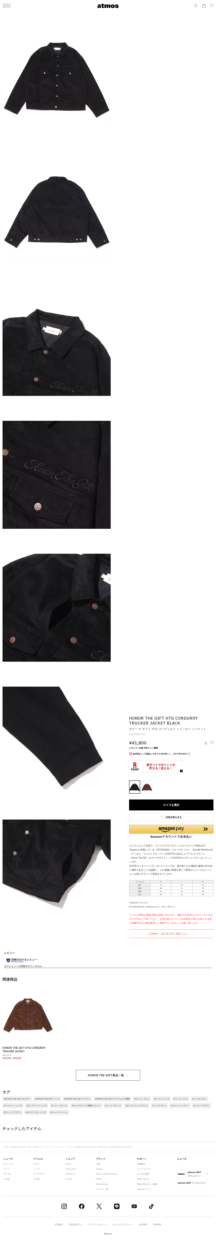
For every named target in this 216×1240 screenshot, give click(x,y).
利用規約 (59, 1224)
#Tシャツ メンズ (161, 1098)
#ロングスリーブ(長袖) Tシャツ (86, 1105)
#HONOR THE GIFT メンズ (47, 1098)
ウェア (49, 1147)
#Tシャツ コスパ (142, 1098)
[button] (171, 831)
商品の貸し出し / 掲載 (147, 1184)
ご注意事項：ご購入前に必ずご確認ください (168, 933)
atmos (68, 1164)
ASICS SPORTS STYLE (106, 1174)
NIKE (98, 1164)
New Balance (102, 1184)
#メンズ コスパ (199, 1098)
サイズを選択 (171, 805)
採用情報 (157, 1224)
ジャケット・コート (64, 1147)
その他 (6, 1179)
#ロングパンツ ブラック (137, 1105)
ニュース (181, 1158)
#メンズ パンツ (181, 1098)
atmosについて (144, 1189)
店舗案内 (141, 1164)
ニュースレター (144, 1169)
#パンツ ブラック (59, 1105)
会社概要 (143, 1224)
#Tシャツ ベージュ (59, 1112)
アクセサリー (39, 1174)
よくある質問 (143, 1174)
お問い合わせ (143, 1179)
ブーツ (6, 1169)
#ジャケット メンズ (13, 1105)
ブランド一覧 (102, 1189)
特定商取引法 (75, 1224)
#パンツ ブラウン (201, 1105)
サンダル (7, 1174)
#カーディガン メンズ (36, 1112)
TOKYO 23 (70, 1174)
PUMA (99, 1179)
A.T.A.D (68, 1179)
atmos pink (70, 1169)
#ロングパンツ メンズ (36, 1105)
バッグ (36, 1169)
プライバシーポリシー (97, 1224)
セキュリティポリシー (123, 1224)
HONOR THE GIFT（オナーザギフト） (26, 1147)
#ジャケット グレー (180, 1105)
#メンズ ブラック (113, 1105)
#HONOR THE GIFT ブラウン (77, 1098)
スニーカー (8, 1164)
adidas (99, 1169)
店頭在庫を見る (173, 817)
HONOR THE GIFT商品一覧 (106, 1075)
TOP (5, 1147)
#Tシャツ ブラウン (12, 1112)
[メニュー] (7, 6)
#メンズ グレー (159, 1105)
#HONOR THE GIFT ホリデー (17, 1098)
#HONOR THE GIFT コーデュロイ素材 (112, 1098)
